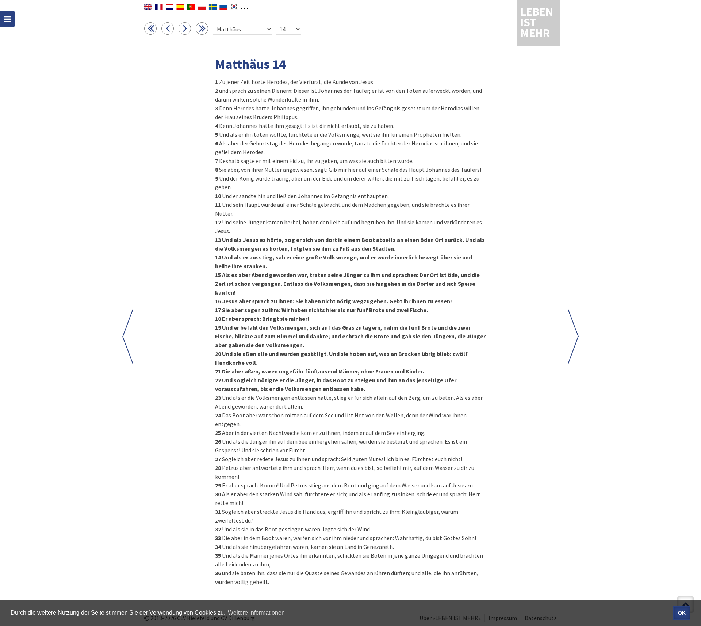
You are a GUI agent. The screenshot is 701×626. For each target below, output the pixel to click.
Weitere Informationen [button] (256, 613)
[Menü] (7, 19)
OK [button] (682, 613)
